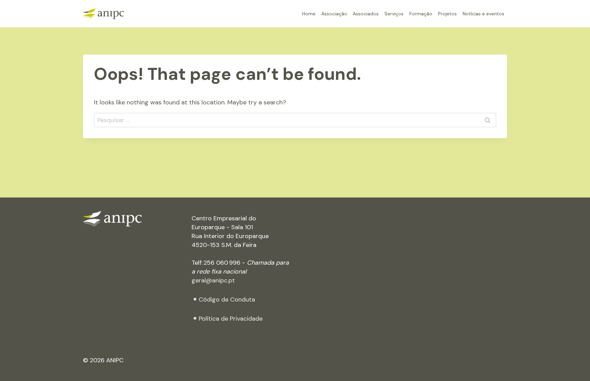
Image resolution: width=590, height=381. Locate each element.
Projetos (447, 13)
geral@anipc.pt (213, 280)
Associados (366, 13)
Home (308, 13)
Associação (334, 13)
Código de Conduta (227, 299)
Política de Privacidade (231, 318)
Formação (420, 13)
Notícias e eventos (483, 13)
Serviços (394, 13)
